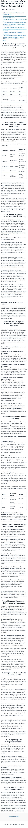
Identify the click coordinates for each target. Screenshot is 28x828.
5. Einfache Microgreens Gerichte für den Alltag (13, 27)
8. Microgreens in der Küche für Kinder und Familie (14, 35)
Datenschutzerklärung (14, 816)
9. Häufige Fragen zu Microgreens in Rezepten (13, 37)
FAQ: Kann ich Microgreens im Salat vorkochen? (15, 22)
